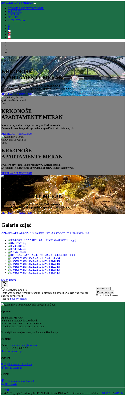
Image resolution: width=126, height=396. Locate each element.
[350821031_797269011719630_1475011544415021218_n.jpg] (42, 240)
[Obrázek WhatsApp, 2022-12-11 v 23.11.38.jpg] (34, 257)
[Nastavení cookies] (4, 284)
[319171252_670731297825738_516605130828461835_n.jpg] (41, 254)
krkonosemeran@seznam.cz (24, 345)
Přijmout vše (103, 288)
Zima (47, 232)
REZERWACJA (16, 20)
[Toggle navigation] (34, 3)
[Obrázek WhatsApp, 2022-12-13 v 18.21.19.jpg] (34, 260)
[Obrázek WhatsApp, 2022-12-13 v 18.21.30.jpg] (34, 269)
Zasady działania (13, 367)
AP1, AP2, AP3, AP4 (12, 232)
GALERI (13, 17)
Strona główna (8, 279)
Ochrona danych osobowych (19, 381)
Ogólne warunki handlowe (18, 364)
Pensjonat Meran (80, 232)
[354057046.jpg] (17, 246)
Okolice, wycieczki (61, 232)
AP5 (26, 232)
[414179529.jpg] (17, 243)
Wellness (39, 232)
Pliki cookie (10, 384)
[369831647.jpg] (17, 249)
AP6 (32, 232)
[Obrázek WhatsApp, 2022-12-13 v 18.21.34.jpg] (34, 272)
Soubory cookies (18, 298)
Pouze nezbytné (105, 292)
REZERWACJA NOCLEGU (16, 94)
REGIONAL (105, 393)
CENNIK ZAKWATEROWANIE (26, 8)
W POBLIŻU (15, 11)
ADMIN (118, 393)
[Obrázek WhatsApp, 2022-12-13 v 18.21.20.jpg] (34, 263)
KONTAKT (14, 14)
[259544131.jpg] (17, 252)
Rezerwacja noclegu (11, 351)
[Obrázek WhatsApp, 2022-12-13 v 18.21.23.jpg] (34, 266)
